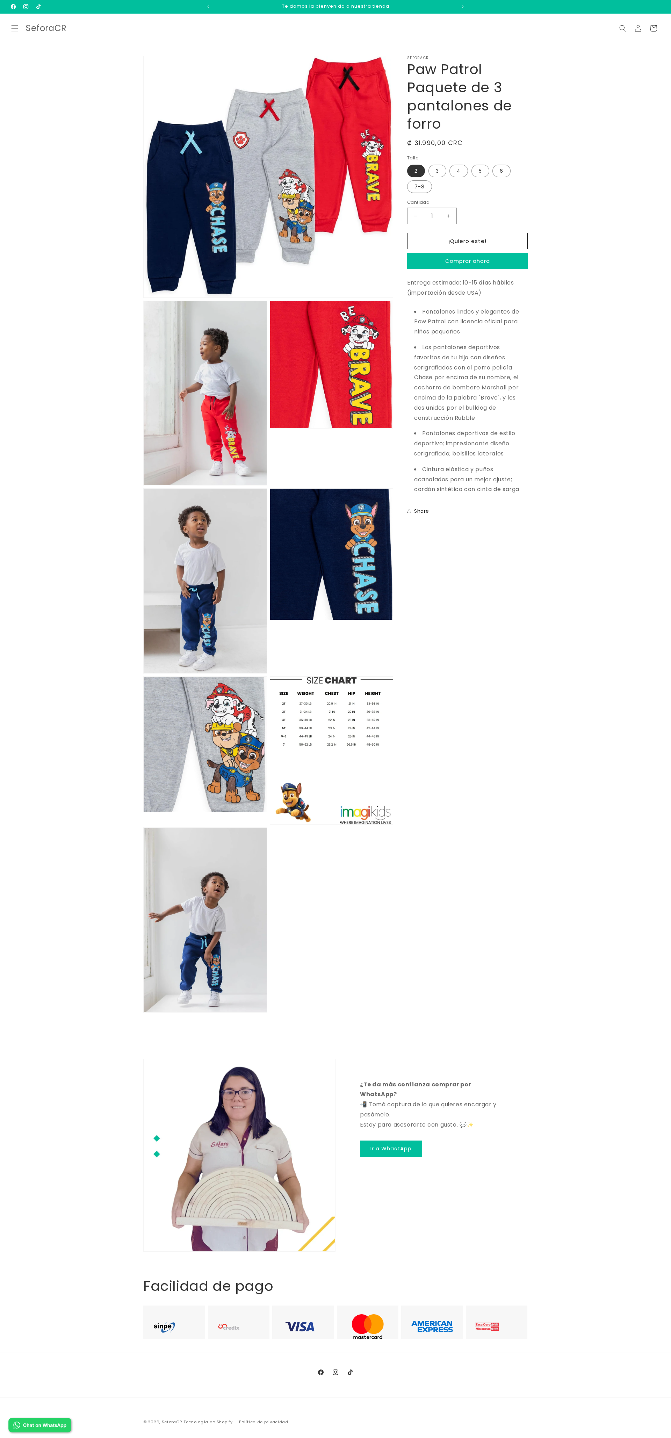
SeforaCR (172, 1422)
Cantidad (418, 202)
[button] (14, 28)
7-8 (419, 186)
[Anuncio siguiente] (462, 6)
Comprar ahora (467, 261)
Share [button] (421, 511)
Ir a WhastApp (391, 1148)
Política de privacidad (263, 1421)
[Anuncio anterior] (208, 6)
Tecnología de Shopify (208, 1422)
